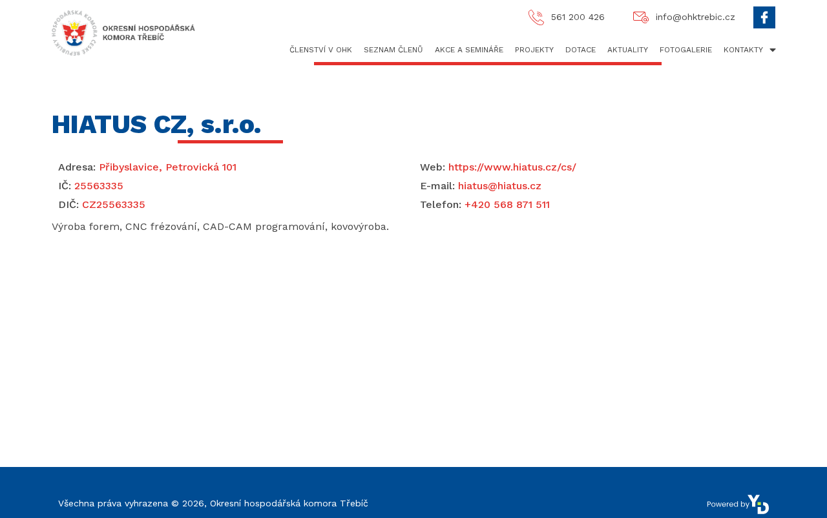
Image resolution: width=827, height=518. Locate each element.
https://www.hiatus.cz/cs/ (498, 167)
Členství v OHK (320, 49)
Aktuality (627, 49)
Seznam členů (393, 49)
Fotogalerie (686, 49)
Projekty (534, 49)
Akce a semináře (469, 49)
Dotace (580, 49)
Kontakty (743, 49)
